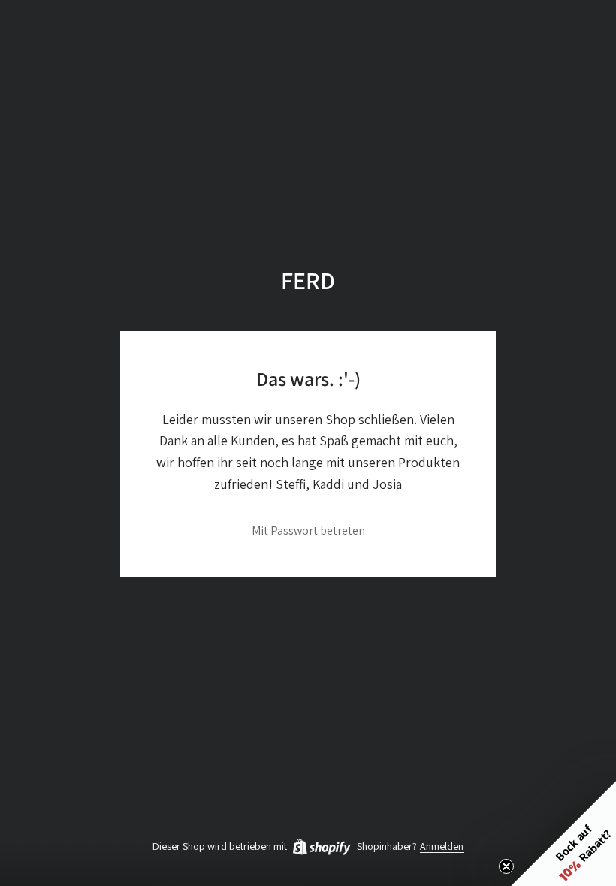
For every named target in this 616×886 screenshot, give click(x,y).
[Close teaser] (506, 866)
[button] (563, 833)
